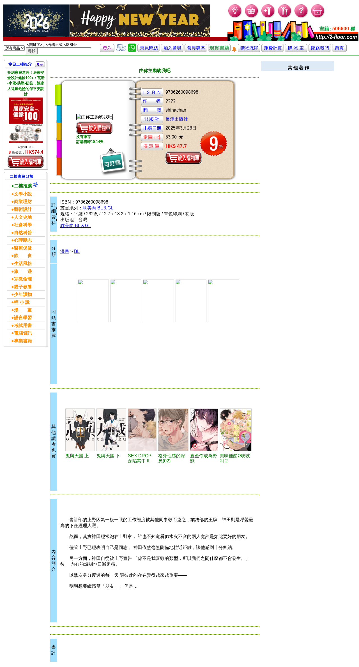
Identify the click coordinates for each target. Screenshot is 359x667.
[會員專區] (196, 50)
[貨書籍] (219, 50)
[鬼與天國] (80, 429)
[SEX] (142, 429)
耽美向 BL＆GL (98, 208)
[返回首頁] (339, 50)
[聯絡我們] (320, 50)
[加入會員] (268, 17)
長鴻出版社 (176, 119)
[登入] (107, 50)
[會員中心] (285, 17)
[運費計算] (272, 50)
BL (77, 251)
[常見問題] (301, 17)
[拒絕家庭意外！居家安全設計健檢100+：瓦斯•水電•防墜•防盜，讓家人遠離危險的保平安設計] (26, 120)
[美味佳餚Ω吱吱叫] (236, 429)
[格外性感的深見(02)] (173, 429)
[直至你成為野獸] (204, 429)
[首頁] (318, 17)
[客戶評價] (121, 50)
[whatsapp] (132, 50)
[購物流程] (249, 50)
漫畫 (64, 251)
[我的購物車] (251, 17)
